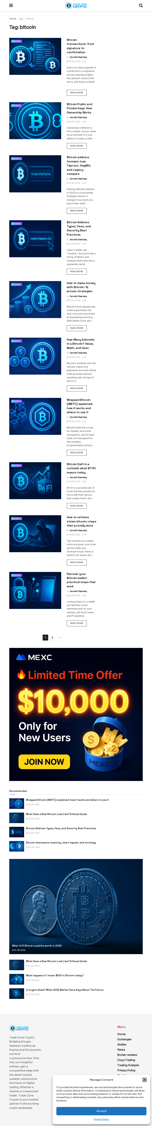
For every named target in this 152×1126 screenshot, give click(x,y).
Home (12, 18)
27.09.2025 (74, 183)
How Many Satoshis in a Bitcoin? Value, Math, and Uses (81, 344)
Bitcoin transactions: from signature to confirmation (80, 46)
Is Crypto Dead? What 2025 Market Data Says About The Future (64, 989)
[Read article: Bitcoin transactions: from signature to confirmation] (35, 56)
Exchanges (124, 1039)
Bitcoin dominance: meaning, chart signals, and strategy (61, 842)
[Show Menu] (11, 5)
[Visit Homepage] (76, 5)
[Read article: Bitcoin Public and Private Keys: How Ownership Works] (35, 120)
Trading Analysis (128, 1065)
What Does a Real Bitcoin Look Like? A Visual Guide (56, 814)
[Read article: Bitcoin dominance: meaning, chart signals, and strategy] (16, 846)
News (121, 1049)
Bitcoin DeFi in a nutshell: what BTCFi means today (81, 468)
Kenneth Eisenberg (78, 57)
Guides (16, 41)
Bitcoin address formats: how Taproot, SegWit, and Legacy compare (79, 165)
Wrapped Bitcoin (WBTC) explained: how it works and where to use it (80, 406)
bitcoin (30, 18)
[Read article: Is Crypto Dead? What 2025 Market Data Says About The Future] (16, 993)
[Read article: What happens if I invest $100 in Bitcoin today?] (16, 979)
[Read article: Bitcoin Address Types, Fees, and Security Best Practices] (35, 238)
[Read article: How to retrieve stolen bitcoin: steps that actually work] (35, 533)
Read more (78, 92)
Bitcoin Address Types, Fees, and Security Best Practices (79, 228)
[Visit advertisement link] (76, 714)
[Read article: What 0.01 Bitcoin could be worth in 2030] (76, 906)
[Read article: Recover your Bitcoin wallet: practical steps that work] (35, 590)
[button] (144, 1080)
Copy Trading (126, 1060)
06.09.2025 (34, 847)
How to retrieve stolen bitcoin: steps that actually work (81, 521)
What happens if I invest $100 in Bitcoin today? (55, 975)
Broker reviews (127, 1055)
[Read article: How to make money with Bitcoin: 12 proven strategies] (35, 299)
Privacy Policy (101, 1119)
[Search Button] (141, 5)
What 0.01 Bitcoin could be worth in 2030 (37, 945)
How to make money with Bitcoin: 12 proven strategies (81, 287)
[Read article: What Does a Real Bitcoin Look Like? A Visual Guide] (16, 818)
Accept (101, 1111)
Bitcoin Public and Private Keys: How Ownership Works (79, 108)
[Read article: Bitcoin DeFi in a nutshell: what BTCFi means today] (35, 480)
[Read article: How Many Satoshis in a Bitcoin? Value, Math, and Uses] (35, 356)
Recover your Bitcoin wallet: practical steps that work (81, 580)
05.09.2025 (74, 61)
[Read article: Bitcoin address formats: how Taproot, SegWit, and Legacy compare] (35, 173)
